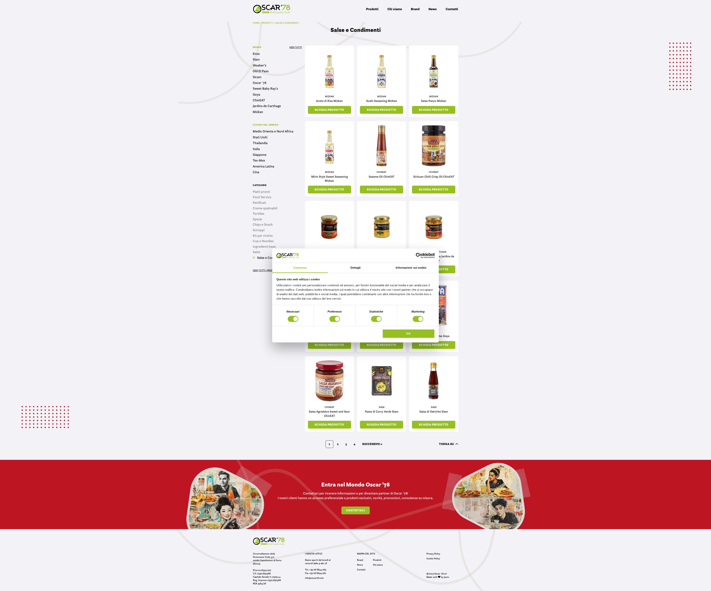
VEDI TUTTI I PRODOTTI (266, 270)
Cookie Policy (433, 558)
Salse (256, 252)
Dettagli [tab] (356, 267)
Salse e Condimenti (270, 258)
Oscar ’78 (259, 83)
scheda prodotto (329, 110)
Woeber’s (259, 65)
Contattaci (355, 510)
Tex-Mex (259, 160)
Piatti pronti (261, 192)
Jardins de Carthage (267, 106)
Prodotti (372, 9)
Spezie (257, 219)
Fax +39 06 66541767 (315, 573)
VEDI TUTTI (295, 47)
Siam (256, 60)
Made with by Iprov (437, 576)
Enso (256, 54)
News (432, 9)
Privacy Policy (433, 553)
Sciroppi (259, 230)
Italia (256, 149)
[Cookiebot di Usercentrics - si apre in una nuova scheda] (418, 255)
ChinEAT (259, 100)
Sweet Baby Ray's (265, 89)
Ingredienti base (264, 247)
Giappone (259, 155)
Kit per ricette (263, 236)
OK (408, 333)
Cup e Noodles (263, 241)
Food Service (262, 197)
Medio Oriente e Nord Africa (273, 131)
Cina (256, 172)
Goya (256, 95)
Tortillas (258, 214)
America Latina (263, 166)
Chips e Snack (263, 225)
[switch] (334, 320)
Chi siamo (394, 9)
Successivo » (372, 444)
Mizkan (258, 112)
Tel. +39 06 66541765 (315, 569)
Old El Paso (261, 71)
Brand (415, 9)
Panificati (259, 203)
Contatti (452, 9)
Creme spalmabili (265, 208)
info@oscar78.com (314, 577)
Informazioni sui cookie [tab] (411, 267)
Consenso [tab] (300, 267)
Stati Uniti (260, 137)
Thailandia (260, 143)
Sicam (257, 77)
